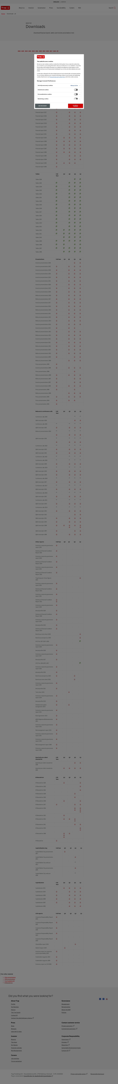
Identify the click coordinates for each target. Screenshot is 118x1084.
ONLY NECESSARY (42, 105)
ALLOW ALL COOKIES (75, 106)
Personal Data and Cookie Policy (57, 77)
